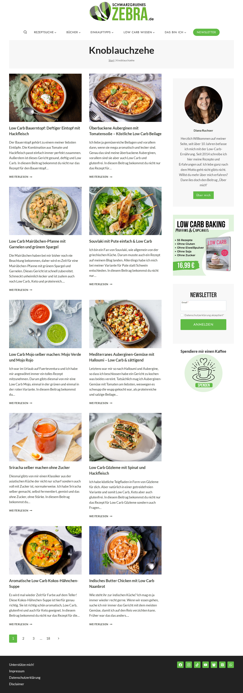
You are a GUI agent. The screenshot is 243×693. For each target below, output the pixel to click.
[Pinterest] (222, 664)
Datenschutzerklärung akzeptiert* (204, 315)
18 (48, 638)
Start (111, 60)
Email (185, 302)
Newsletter (206, 32)
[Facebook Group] (214, 664)
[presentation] (45, 98)
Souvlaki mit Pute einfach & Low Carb (120, 241)
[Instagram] (188, 664)
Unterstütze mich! (21, 665)
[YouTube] (205, 664)
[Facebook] (180, 664)
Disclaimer (16, 684)
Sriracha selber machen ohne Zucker (39, 467)
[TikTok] (197, 664)
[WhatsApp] (230, 664)
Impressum (16, 671)
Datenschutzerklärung (24, 678)
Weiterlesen (20, 176)
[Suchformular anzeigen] (25, 32)
